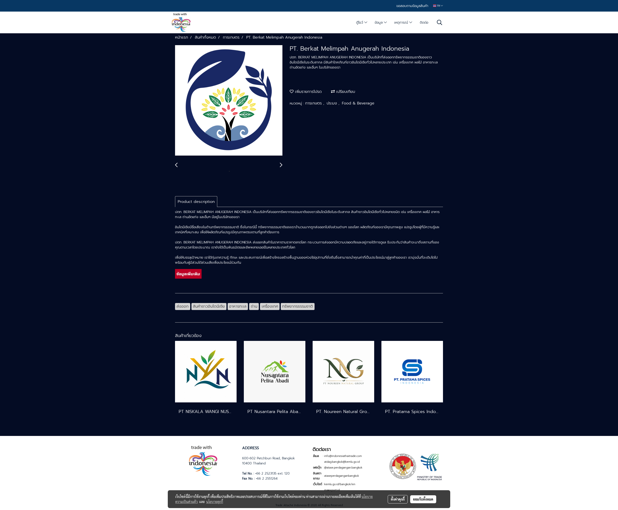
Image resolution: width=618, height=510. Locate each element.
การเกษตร (314, 103)
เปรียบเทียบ (345, 92)
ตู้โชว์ (360, 22)
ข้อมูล (379, 22)
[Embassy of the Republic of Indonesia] (415, 466)
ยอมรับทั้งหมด (423, 499)
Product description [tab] (196, 202)
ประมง (332, 103)
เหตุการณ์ (401, 22)
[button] (439, 22)
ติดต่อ (424, 22)
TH (438, 5)
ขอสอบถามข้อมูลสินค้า (412, 5)
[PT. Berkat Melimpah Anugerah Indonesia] (228, 100)
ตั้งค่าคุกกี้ (398, 499)
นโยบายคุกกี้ (214, 501)
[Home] (203, 459)
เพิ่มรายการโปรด (308, 92)
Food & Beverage (358, 103)
